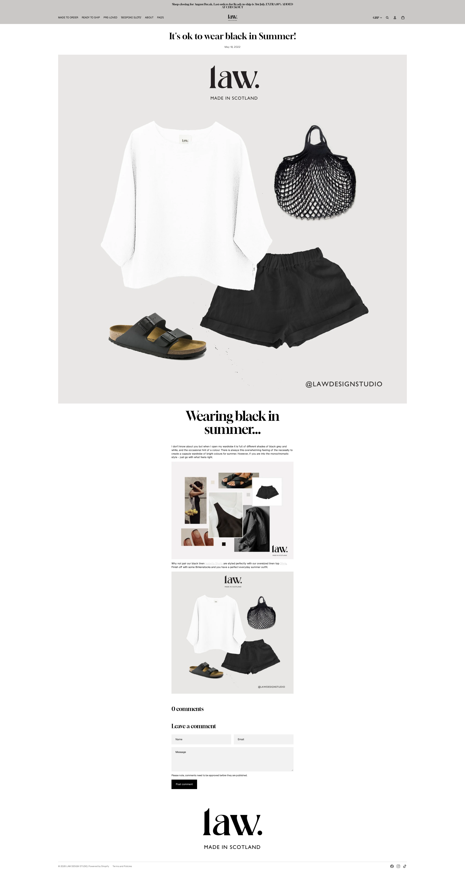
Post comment (184, 784)
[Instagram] (398, 866)
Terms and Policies (122, 866)
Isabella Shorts (214, 563)
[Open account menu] (395, 18)
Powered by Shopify (98, 866)
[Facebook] (392, 866)
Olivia (283, 563)
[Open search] (387, 18)
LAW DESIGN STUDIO (77, 866)
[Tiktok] (405, 866)
